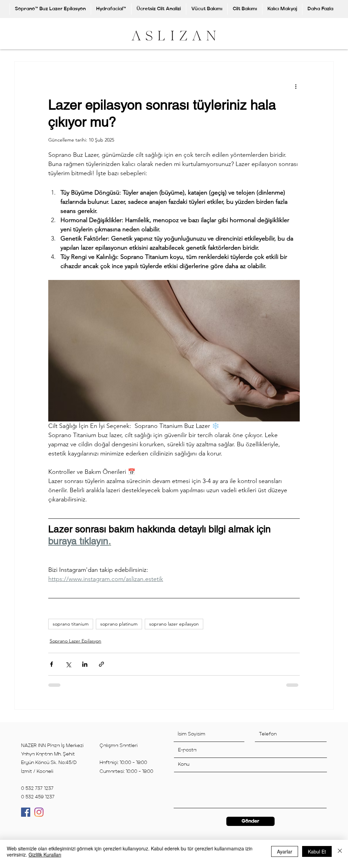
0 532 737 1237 (37, 793)
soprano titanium (71, 629)
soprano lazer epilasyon (174, 629)
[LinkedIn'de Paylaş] (85, 669)
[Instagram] (39, 816)
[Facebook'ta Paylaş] (51, 669)
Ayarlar (284, 851)
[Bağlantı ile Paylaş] (101, 669)
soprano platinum (119, 629)
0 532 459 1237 (37, 801)
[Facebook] (25, 816)
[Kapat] (340, 851)
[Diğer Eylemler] (296, 86)
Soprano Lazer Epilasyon (75, 646)
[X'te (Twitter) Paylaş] (68, 669)
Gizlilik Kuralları (45, 854)
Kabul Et (317, 851)
